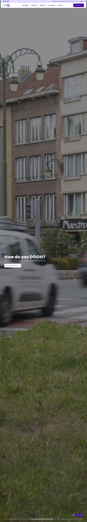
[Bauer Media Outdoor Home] (7, 5)
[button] (76, 1)
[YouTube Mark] (5, 1)
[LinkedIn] (7, 1)
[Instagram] (3, 1)
